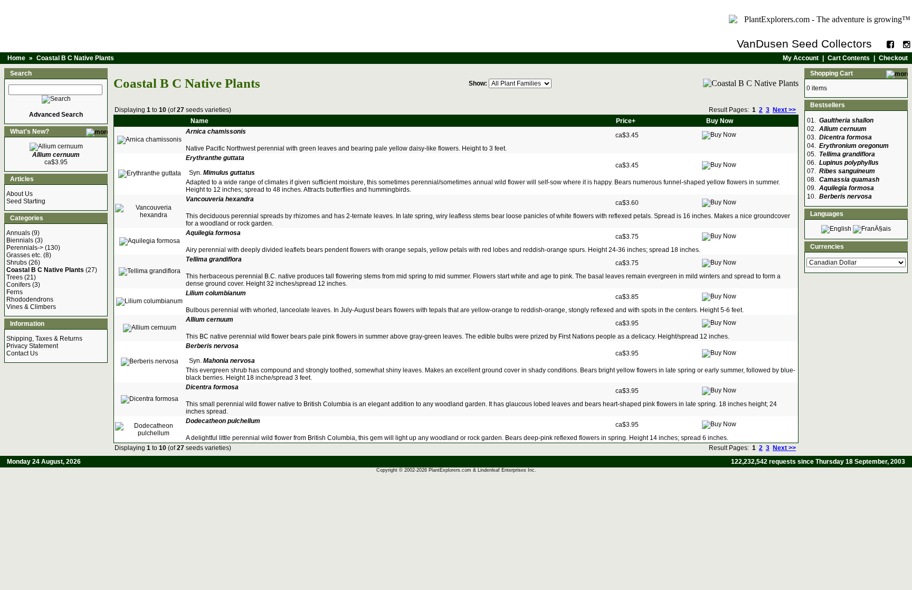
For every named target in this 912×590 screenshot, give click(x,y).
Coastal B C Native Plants (75, 58)
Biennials (19, 240)
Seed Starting (25, 201)
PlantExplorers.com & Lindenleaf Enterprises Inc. (482, 470)
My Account (801, 58)
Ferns (14, 292)
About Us (19, 194)
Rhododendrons (29, 299)
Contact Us (22, 353)
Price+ (625, 121)
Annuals (18, 233)
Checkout (893, 58)
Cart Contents (849, 58)
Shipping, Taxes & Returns (44, 338)
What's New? (29, 131)
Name (199, 121)
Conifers (18, 284)
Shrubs (16, 262)
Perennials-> (24, 247)
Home (16, 58)
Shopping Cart (831, 73)
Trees (14, 277)
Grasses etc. (24, 255)
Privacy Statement (32, 346)
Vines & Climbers (31, 307)
